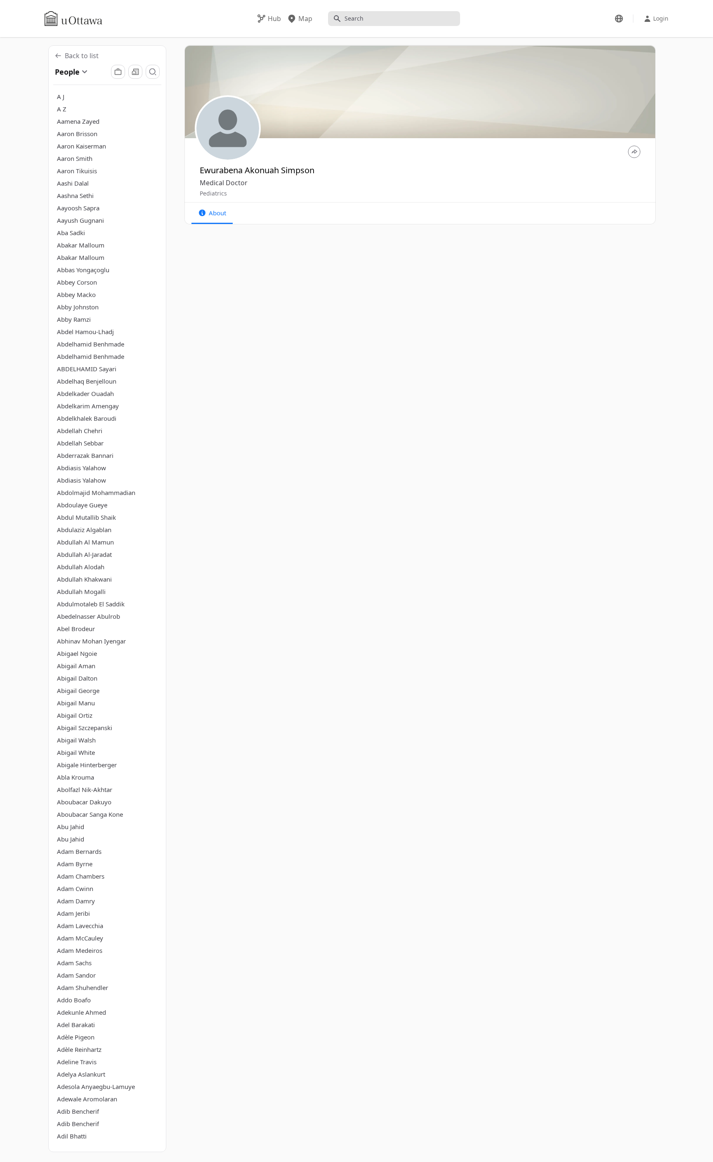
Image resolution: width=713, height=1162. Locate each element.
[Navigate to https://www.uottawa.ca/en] (73, 18)
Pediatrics (213, 193)
